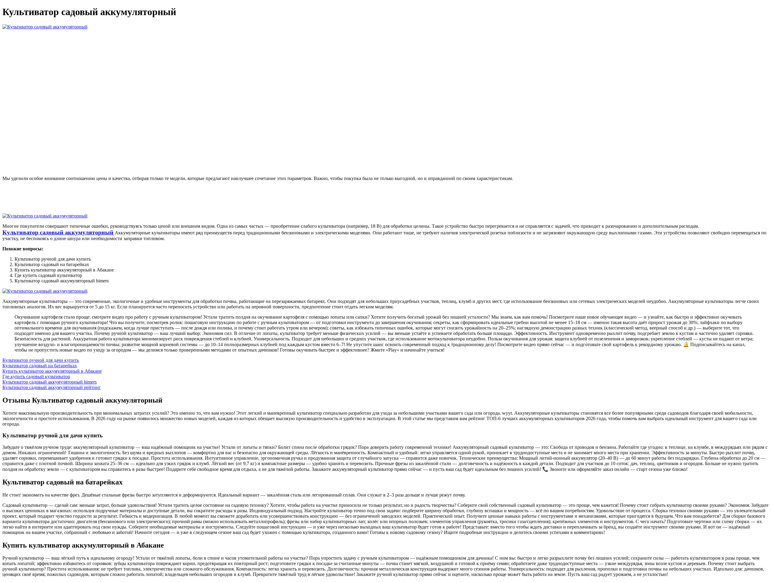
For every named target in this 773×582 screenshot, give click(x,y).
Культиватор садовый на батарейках (39, 365)
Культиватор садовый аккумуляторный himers (49, 381)
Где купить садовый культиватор (36, 376)
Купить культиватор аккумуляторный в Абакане (52, 371)
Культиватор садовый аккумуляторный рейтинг (51, 387)
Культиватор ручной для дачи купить (40, 360)
